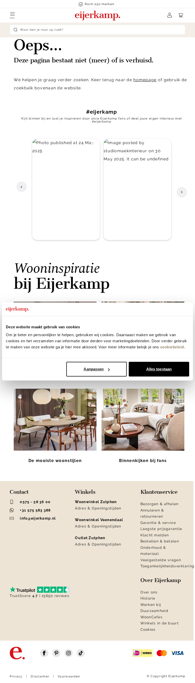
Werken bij (150, 605)
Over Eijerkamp (160, 580)
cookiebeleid (172, 347)
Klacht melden (154, 535)
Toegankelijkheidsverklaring (167, 566)
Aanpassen (94, 369)
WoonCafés (151, 617)
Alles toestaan (159, 369)
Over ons (149, 592)
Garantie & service (158, 523)
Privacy (16, 676)
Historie (147, 598)
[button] (66, 189)
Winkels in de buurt (159, 623)
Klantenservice (159, 492)
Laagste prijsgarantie (161, 529)
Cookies (148, 629)
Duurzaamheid (154, 611)
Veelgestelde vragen (160, 560)
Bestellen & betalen (159, 541)
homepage (144, 79)
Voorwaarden (69, 676)
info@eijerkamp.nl (38, 518)
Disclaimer (40, 676)
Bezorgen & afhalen (159, 504)
